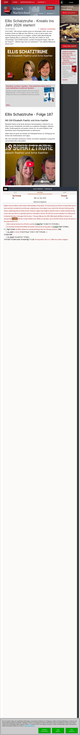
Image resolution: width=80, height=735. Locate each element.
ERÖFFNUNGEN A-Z (27, 2)
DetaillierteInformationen (44, 730)
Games (64, 192)
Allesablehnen (58, 730)
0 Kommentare (51, 29)
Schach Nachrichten (21, 11)
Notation (40, 192)
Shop (6, 2)
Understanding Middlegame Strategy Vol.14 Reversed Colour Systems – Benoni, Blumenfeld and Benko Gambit (69, 58)
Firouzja (64, 195)
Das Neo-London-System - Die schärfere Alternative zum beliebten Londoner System (28, 87)
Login (71, 2)
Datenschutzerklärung (29, 726)
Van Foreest (16, 195)
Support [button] (41, 2)
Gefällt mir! (43, 29)
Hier (30, 724)
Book (15, 192)
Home (15, 2)
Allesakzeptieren (71, 730)
